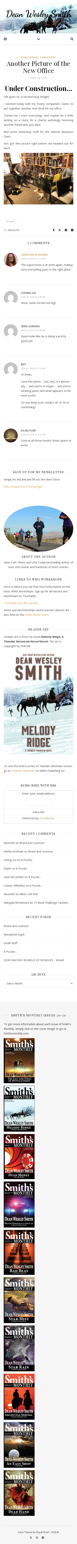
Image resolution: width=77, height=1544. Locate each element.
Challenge (29, 57)
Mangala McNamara (16, 902)
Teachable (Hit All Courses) (21, 603)
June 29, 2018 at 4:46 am (33, 330)
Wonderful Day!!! (14, 934)
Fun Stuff (48, 57)
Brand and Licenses (31, 843)
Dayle (7, 868)
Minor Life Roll (28, 894)
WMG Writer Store (37, 614)
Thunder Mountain (23, 770)
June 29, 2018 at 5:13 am (33, 368)
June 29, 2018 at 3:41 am (33, 258)
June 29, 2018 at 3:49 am (33, 297)
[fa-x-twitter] (31, 1537)
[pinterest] (43, 1537)
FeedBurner (47, 818)
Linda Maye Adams (34, 254)
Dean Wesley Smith (38, 13)
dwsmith (13, 230)
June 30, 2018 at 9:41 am (33, 434)
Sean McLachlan (14, 877)
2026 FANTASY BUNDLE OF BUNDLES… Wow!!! (34, 960)
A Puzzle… (27, 860)
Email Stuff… (11, 943)
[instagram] (37, 1537)
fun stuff (10, 221)
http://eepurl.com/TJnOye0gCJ (23, 486)
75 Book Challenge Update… (52, 902)
